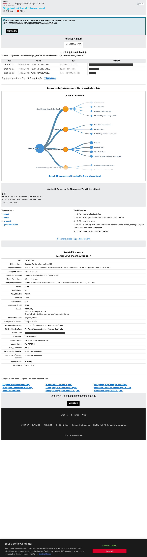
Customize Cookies (81, 425)
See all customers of (75, 176)
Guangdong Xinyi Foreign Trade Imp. (110, 385)
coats (6, 218)
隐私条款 (48, 425)
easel (6, 214)
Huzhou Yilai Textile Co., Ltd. (59, 385)
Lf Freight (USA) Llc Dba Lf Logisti (61, 388)
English (64, 415)
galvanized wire (11, 225)
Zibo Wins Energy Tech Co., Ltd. (108, 391)
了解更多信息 (50, 79)
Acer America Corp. (12, 391)
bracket (7, 221)
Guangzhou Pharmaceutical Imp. (18, 388)
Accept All (109, 551)
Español (75, 415)
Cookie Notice (62, 425)
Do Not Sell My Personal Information (109, 425)
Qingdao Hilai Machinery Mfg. (16, 385)
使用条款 (25, 425)
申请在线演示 (12, 31)
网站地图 (36, 425)
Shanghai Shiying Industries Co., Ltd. (63, 391)
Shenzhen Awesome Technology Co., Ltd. (112, 388)
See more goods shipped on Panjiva (73, 239)
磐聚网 (9, 3)
